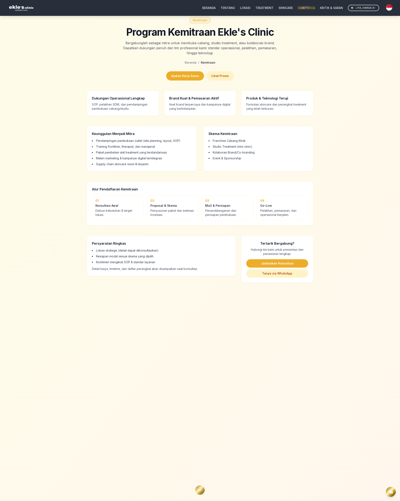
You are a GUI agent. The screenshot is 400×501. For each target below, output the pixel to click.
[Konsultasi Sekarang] (391, 492)
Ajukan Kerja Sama (185, 76)
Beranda (190, 62)
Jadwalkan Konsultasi (277, 263)
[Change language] (389, 7)
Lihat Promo (220, 76)
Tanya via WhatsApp (277, 273)
